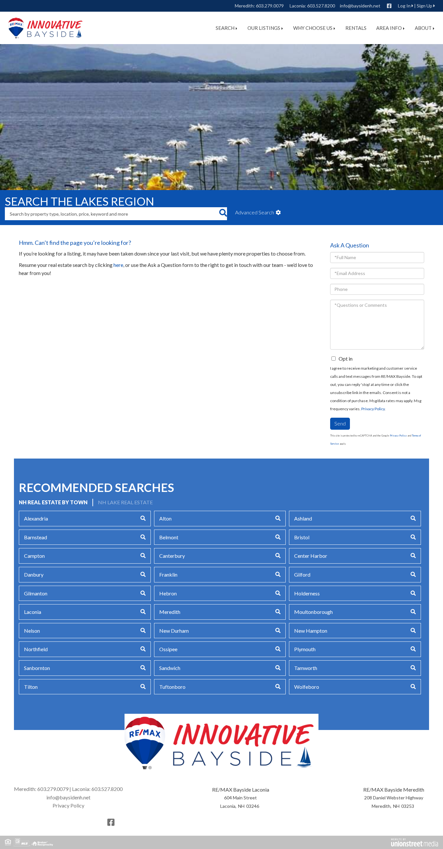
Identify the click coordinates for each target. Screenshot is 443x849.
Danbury (33, 574)
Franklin (168, 574)
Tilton (31, 687)
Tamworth (305, 668)
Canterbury (172, 556)
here (118, 265)
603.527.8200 (321, 5)
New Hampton (310, 631)
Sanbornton (37, 668)
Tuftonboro (172, 687)
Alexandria (36, 518)
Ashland (303, 518)
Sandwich (169, 668)
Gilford (302, 574)
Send (340, 423)
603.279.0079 (270, 5)
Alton (165, 518)
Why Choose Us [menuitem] (312, 28)
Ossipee (168, 649)
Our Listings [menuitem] (263, 28)
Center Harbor (310, 556)
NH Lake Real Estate (125, 502)
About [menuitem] (423, 28)
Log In (404, 5)
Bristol (301, 537)
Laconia (32, 612)
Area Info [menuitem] (389, 28)
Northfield (36, 649)
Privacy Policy (373, 408)
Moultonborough (313, 612)
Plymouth (305, 649)
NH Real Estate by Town (53, 502)
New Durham (174, 631)
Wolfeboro (306, 687)
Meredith (169, 612)
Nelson (32, 631)
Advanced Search (254, 212)
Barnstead (35, 537)
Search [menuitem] (225, 28)
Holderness (307, 593)
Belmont (168, 537)
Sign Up (424, 5)
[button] (223, 213)
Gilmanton (35, 593)
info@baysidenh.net (360, 5)
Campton (34, 556)
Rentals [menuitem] (355, 28)
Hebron (168, 593)
